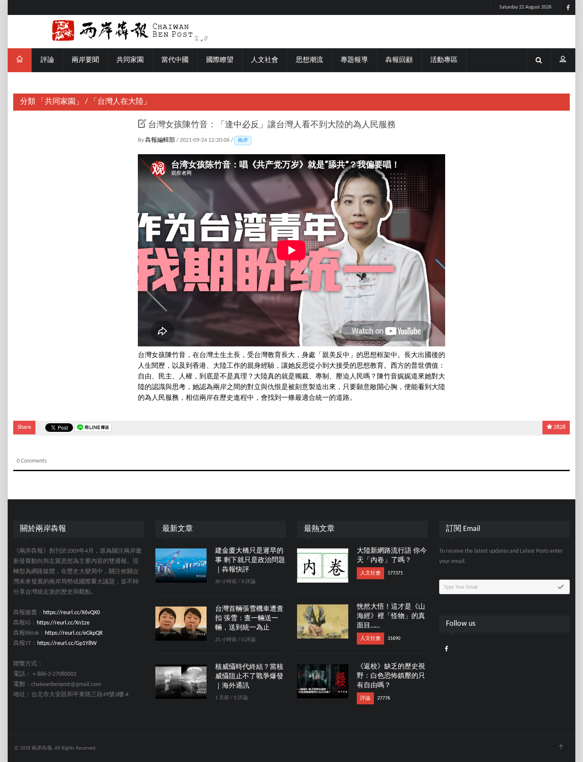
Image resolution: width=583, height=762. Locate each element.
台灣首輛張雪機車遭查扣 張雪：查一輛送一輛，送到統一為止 (249, 618)
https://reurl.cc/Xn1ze (63, 623)
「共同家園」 (60, 102)
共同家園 (130, 60)
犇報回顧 (399, 60)
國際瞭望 (219, 60)
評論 (47, 60)
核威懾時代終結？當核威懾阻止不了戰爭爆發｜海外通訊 (249, 676)
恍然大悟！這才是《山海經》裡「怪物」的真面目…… (391, 616)
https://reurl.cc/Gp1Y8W (66, 643)
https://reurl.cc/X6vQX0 (71, 613)
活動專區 (444, 60)
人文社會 (264, 60)
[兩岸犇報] (291, 31)
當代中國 (175, 60)
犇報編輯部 (160, 140)
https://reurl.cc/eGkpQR (74, 633)
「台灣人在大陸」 (120, 102)
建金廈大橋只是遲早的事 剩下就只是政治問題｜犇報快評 (250, 560)
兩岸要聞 (85, 60)
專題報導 (354, 60)
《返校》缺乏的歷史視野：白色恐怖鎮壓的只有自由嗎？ (391, 676)
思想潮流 (309, 60)
